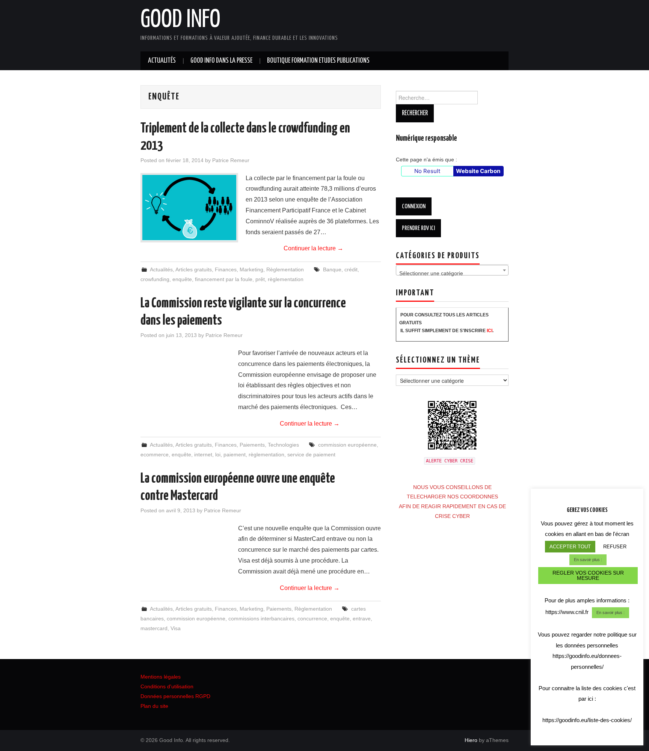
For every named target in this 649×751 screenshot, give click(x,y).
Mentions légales (160, 677)
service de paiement (311, 455)
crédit (351, 269)
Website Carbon (478, 171)
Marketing (251, 269)
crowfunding (154, 279)
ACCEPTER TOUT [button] (570, 546)
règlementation (285, 279)
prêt (260, 279)
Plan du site (154, 706)
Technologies (283, 445)
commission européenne (347, 445)
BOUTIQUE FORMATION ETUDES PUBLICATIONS (318, 60)
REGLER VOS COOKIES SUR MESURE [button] (588, 575)
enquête (182, 279)
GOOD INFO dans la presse (221, 60)
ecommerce (154, 455)
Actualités (162, 60)
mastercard (154, 628)
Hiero (471, 740)
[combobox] (452, 270)
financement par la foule (223, 279)
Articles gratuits (193, 269)
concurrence (312, 619)
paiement (234, 455)
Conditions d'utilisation (166, 686)
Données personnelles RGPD (175, 696)
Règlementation (285, 269)
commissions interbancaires (261, 619)
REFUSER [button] (614, 546)
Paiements (252, 445)
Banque (332, 269)
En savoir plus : (588, 559)
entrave (362, 619)
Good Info (180, 20)
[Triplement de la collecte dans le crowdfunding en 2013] (189, 207)
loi (217, 455)
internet (203, 455)
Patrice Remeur (230, 160)
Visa (176, 628)
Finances (226, 269)
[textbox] (452, 273)
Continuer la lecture (313, 248)
